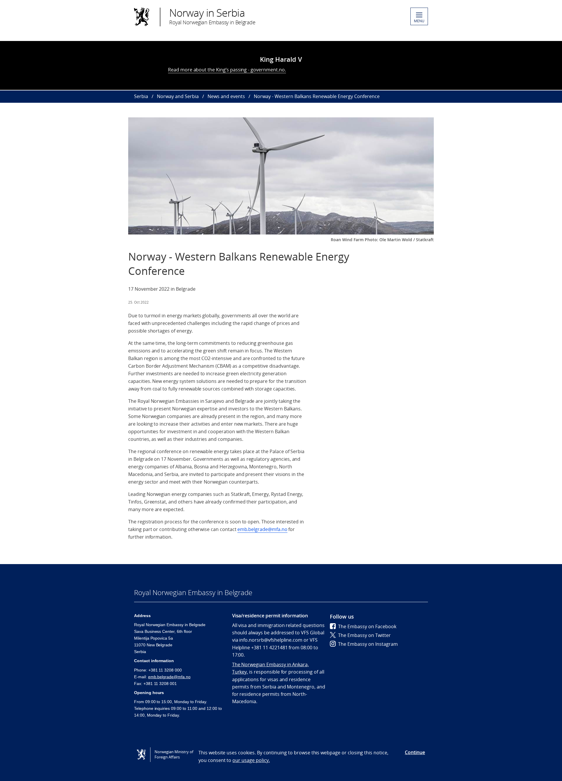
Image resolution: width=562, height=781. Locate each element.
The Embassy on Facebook (367, 626)
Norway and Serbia (178, 96)
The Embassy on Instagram (368, 644)
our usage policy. (251, 760)
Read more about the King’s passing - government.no (226, 69)
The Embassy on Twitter (364, 635)
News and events (226, 96)
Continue (415, 752)
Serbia (141, 96)
